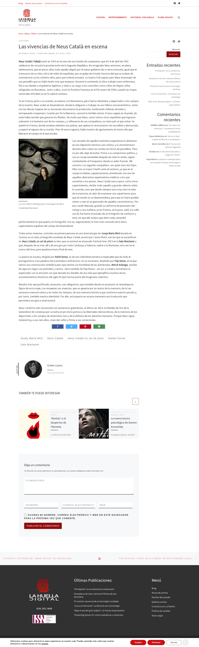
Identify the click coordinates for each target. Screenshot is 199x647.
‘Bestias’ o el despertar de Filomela (58, 422)
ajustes (44, 643)
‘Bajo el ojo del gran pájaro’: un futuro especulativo (99, 610)
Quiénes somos (159, 601)
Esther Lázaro (28, 53)
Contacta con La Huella (163, 606)
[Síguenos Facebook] (175, 3)
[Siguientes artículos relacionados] (135, 401)
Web (103, 505)
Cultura (34, 33)
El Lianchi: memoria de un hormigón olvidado (96, 601)
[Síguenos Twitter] (179, 3)
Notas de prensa (160, 592)
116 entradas (55, 373)
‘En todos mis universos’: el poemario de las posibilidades (167, 128)
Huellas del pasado (161, 597)
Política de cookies (161, 610)
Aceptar (138, 642)
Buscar (176, 49)
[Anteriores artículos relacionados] (128, 401)
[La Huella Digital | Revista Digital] (27, 15)
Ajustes (173, 642)
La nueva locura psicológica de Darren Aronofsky (124, 422)
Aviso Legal (157, 615)
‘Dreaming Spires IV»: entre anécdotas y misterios (98, 614)
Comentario (34, 480)
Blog (27, 33)
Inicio (21, 33)
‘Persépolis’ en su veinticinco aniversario (94, 589)
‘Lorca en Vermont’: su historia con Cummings (97, 605)
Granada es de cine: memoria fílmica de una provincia (95, 595)
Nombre (31, 505)
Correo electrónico (78, 507)
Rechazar (156, 642)
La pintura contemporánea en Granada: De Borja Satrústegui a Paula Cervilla (165, 162)
